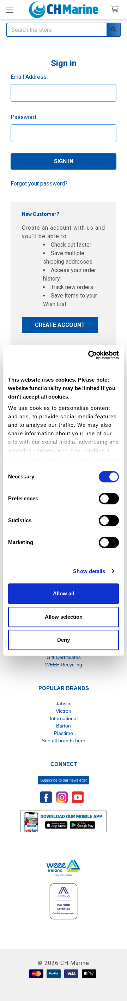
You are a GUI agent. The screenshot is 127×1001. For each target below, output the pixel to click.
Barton (63, 726)
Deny (63, 640)
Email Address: (29, 76)
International (64, 718)
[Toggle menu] (9, 9)
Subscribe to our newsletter (63, 780)
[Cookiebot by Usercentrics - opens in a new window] (89, 355)
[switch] (109, 498)
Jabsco (64, 703)
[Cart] (116, 9)
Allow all (63, 593)
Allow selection (64, 617)
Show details (89, 571)
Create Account (60, 325)
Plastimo (63, 733)
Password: (24, 117)
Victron (63, 711)
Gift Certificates (64, 657)
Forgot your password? (39, 183)
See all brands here (63, 740)
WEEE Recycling (63, 664)
